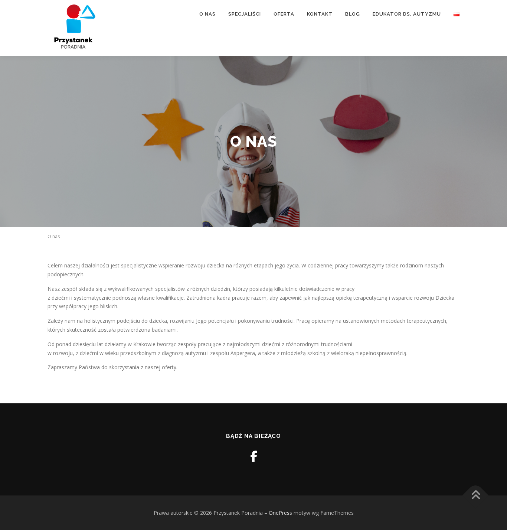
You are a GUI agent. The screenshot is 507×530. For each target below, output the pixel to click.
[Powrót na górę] (475, 495)
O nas (207, 14)
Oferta (284, 14)
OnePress (280, 512)
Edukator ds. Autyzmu (407, 14)
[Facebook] (253, 456)
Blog (352, 14)
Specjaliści (244, 14)
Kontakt (320, 14)
